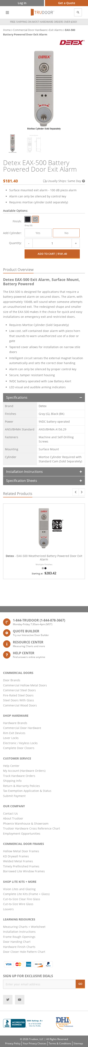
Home (7, 30)
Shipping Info (12, 781)
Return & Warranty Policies (21, 786)
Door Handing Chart (16, 942)
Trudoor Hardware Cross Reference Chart (31, 828)
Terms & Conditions (60, 1043)
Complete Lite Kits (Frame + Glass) (26, 894)
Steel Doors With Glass (18, 700)
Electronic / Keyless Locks (20, 743)
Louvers (8, 909)
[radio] (28, 219)
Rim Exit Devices (14, 733)
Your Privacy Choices (34, 1043)
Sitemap (78, 1043)
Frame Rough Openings (19, 937)
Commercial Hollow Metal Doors (25, 685)
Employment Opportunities (21, 833)
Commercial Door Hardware (30, 30)
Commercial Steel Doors (19, 690)
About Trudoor (13, 818)
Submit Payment (14, 796)
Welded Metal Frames (18, 861)
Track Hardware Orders (19, 776)
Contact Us (10, 813)
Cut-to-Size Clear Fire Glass (21, 899)
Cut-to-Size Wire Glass (18, 904)
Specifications (16, 397)
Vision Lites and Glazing (19, 889)
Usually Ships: (64, 181)
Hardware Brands (15, 723)
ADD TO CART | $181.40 (52, 254)
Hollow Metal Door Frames (21, 851)
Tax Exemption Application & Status (27, 791)
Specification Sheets (21, 480)
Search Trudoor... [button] (78, 12)
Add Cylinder (12, 232)
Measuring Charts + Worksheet (24, 927)
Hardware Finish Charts (19, 947)
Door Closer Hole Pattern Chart (24, 952)
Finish (17, 221)
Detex (42, 406)
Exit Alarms (56, 30)
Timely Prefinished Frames (21, 866)
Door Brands (11, 680)
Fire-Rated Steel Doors (18, 695)
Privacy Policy (12, 1043)
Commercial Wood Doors (20, 705)
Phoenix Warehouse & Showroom (26, 823)
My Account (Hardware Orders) (24, 771)
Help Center (11, 766)
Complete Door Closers (18, 748)
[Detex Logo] (72, 42)
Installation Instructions (24, 471)
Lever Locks (11, 738)
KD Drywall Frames (16, 856)
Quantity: (15, 243)
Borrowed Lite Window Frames (24, 871)
